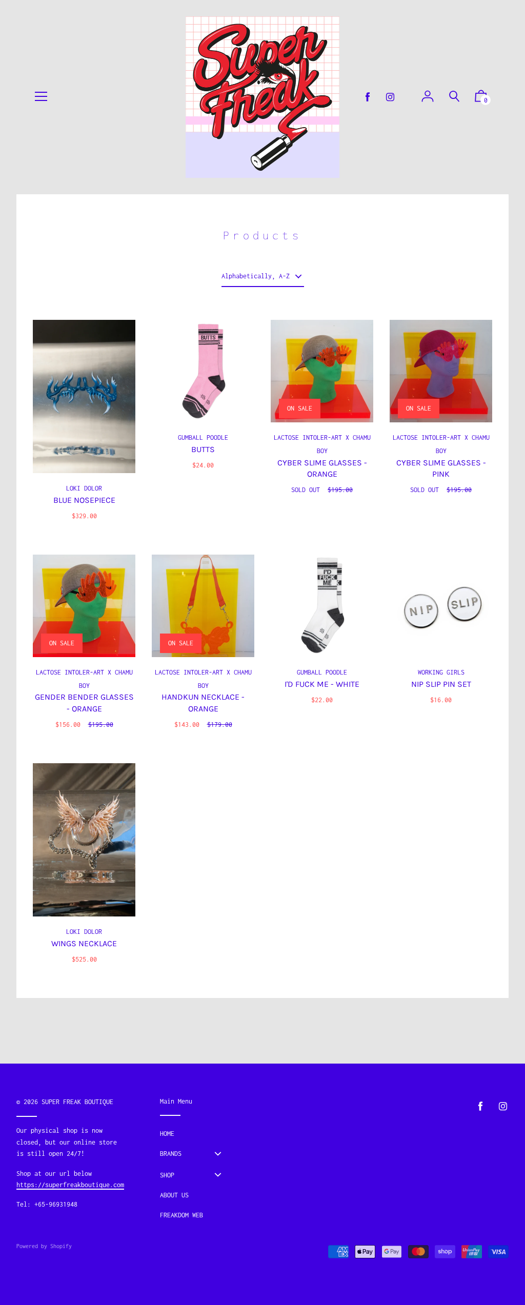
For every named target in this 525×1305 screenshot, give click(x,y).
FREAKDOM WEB (181, 1215)
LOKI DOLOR (84, 488)
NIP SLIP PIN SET (441, 684)
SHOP (167, 1175)
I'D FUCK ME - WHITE (322, 684)
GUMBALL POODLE (203, 437)
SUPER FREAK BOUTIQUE (77, 1102)
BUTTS (203, 449)
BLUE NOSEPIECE (84, 500)
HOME (167, 1133)
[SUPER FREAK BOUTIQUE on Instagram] (390, 97)
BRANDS (170, 1153)
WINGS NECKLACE (84, 943)
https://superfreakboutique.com (70, 1185)
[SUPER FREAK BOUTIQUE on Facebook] (367, 97)
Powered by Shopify (44, 1246)
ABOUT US (174, 1195)
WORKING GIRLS (441, 672)
